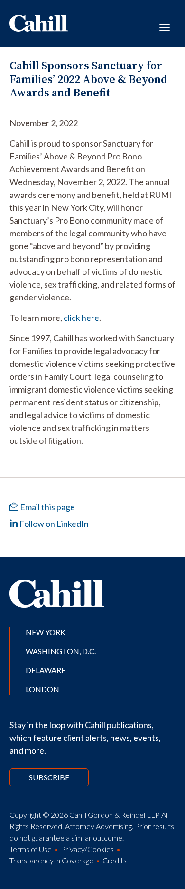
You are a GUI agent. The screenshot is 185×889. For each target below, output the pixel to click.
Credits (114, 860)
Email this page (46, 507)
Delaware (45, 669)
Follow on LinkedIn (53, 523)
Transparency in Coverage (51, 860)
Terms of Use (30, 848)
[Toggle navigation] (165, 26)
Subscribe (49, 777)
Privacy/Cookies (87, 848)
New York (45, 631)
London (42, 688)
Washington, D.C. (61, 650)
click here (81, 317)
